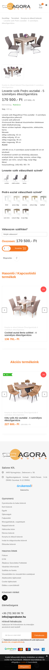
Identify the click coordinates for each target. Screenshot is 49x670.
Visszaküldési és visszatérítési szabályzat (18, 574)
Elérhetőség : (7, 105)
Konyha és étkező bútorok (31, 18)
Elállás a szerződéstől (10, 585)
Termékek (15, 18)
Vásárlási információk (10, 567)
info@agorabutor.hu (14, 616)
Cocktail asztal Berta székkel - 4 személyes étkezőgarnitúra (21, 333)
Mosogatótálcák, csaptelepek (13, 522)
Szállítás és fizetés (9, 570)
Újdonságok (6, 514)
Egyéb (4, 511)
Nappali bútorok (8, 526)
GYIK (4, 559)
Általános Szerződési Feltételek (14, 563)
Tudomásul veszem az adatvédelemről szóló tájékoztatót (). (23, 641)
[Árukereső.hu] (24, 487)
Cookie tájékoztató (9, 582)
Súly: (4, 109)
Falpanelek (6, 518)
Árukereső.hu (24, 490)
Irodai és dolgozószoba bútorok (14, 540)
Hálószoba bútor (8, 529)
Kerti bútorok (7, 507)
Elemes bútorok (8, 533)
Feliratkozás (39, 635)
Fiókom (5, 555)
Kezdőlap (5, 18)
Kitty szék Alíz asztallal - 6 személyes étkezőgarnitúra (23, 419)
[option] (24, 44)
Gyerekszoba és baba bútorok (14, 503)
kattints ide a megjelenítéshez (13, 642)
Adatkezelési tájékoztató (11, 578)
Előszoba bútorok (9, 544)
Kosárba (18, 248)
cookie (23, 662)
